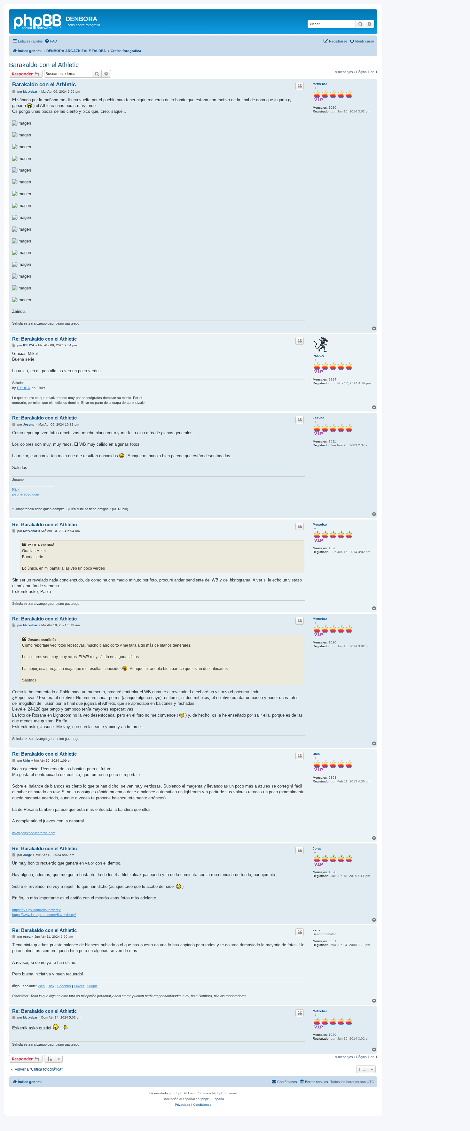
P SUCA (23, 388)
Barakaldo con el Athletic (44, 64)
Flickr (16, 489)
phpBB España (212, 1099)
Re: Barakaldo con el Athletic (44, 339)
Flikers (79, 986)
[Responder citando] (299, 86)
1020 (332, 107)
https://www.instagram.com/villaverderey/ (44, 915)
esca (316, 930)
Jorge (317, 848)
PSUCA (318, 356)
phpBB (180, 1093)
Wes (41, 986)
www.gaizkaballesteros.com (33, 833)
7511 (332, 441)
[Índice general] (38, 21)
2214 (332, 379)
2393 (332, 777)
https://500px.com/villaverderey (36, 910)
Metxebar (320, 84)
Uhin (316, 754)
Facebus (64, 986)
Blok (51, 986)
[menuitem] (50, 41)
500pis (92, 986)
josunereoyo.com (25, 494)
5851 (332, 941)
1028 (332, 872)
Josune (318, 417)
